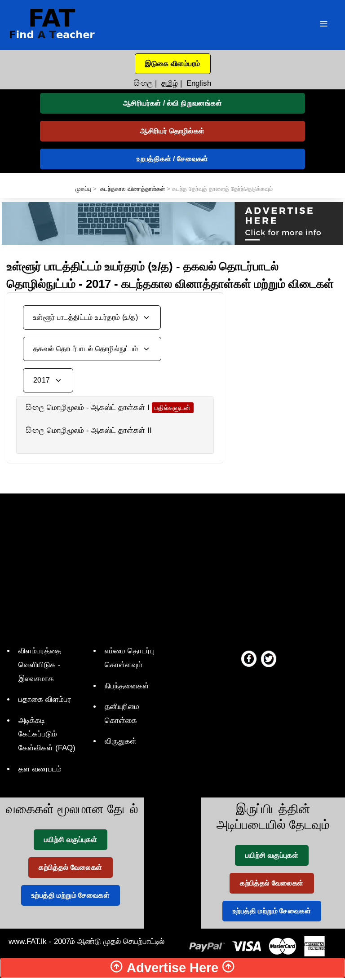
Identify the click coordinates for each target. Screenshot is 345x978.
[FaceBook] (249, 658)
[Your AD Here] (172, 223)
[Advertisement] (287, 337)
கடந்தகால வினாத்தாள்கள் (132, 188)
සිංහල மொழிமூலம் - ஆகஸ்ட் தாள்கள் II (89, 430)
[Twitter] (269, 658)
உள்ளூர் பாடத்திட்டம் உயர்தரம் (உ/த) (86, 317)
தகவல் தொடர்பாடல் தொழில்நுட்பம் (86, 348)
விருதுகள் (121, 741)
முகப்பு (83, 188)
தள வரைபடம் (40, 769)
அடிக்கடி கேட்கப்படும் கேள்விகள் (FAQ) (46, 734)
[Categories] (323, 25)
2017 (42, 380)
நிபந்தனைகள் (127, 686)
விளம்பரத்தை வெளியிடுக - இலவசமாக (40, 665)
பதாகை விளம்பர (44, 699)
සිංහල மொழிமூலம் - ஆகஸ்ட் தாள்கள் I (88, 407)
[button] (173, 63)
